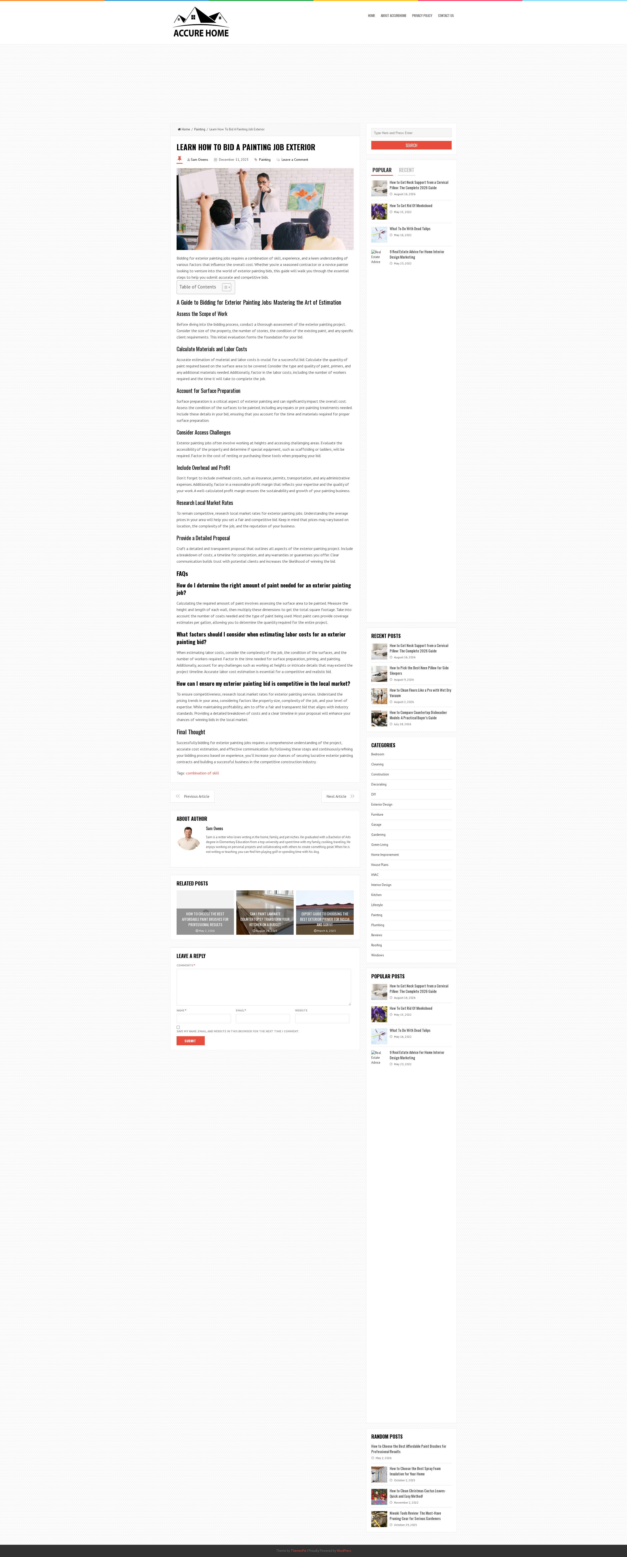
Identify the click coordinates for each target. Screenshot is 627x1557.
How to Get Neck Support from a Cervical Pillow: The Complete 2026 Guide (419, 184)
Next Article (336, 796)
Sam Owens (199, 159)
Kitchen (376, 895)
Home (371, 15)
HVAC (375, 875)
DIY (373, 794)
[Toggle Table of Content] (224, 287)
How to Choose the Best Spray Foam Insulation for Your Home (415, 1471)
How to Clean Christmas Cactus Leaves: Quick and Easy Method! (417, 1493)
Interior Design (381, 885)
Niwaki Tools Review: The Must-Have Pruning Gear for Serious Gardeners (415, 1515)
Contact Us (446, 15)
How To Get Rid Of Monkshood (411, 205)
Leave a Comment (295, 159)
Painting (199, 129)
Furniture (377, 814)
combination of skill (202, 773)
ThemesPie (298, 1551)
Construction (380, 774)
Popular (382, 170)
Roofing (376, 945)
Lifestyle (377, 905)
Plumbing (377, 925)
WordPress (344, 1551)
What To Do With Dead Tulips (410, 228)
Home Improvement (385, 855)
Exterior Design (381, 804)
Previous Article (196, 796)
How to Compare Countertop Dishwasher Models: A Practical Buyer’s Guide (418, 715)
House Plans (379, 865)
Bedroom (377, 754)
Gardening (378, 835)
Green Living (379, 845)
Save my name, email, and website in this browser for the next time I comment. (238, 1031)
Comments (186, 965)
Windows (377, 955)
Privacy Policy (422, 15)
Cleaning (377, 764)
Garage (376, 824)
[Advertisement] (313, 81)
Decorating (378, 784)
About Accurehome (393, 15)
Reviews (376, 935)
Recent (406, 170)
